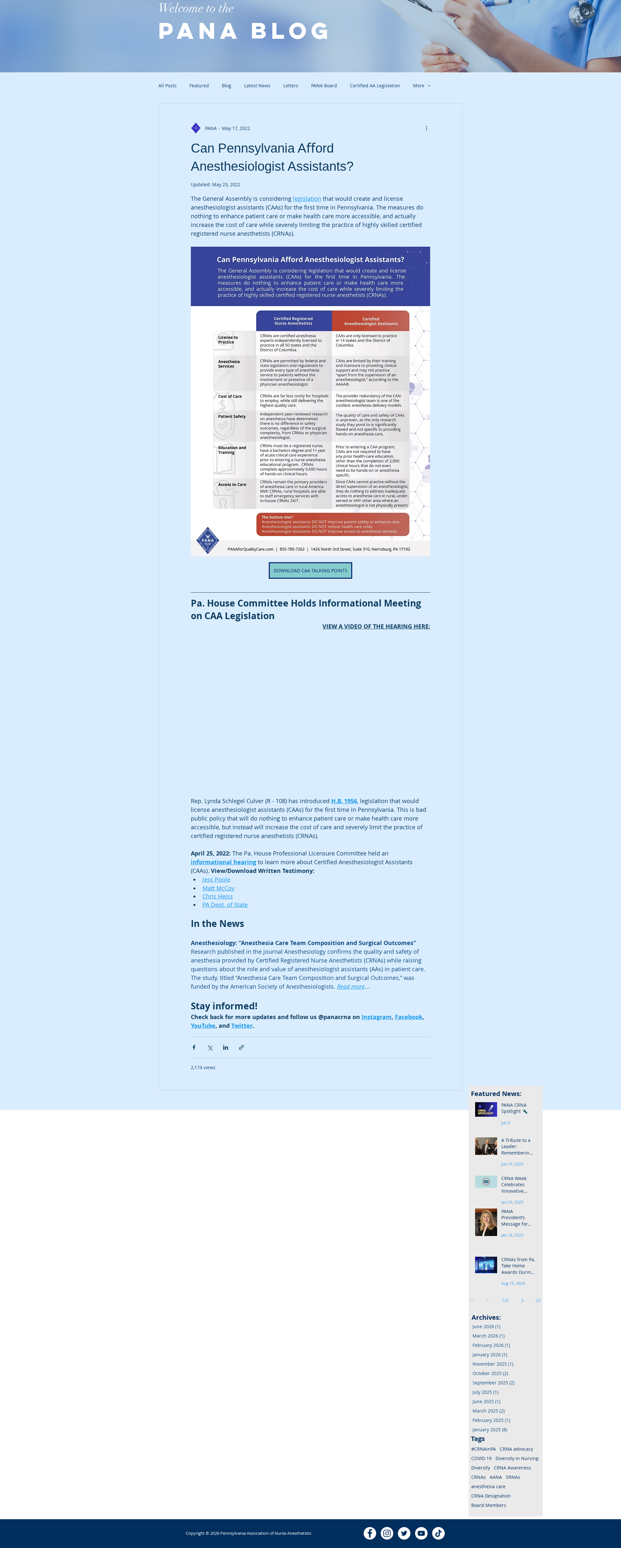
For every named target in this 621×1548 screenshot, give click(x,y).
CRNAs (478, 1477)
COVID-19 (481, 1458)
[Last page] (538, 1300)
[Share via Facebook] (194, 1047)
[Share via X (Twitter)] (210, 1047)
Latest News (257, 85)
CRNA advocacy (516, 1449)
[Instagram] (387, 1533)
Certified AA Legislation (375, 85)
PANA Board (324, 85)
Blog (226, 85)
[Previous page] (488, 1300)
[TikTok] (438, 1533)
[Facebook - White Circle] (370, 1533)
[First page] (472, 1300)
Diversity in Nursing (517, 1458)
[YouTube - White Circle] (421, 1533)
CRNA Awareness (512, 1467)
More (418, 85)
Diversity (480, 1467)
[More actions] (426, 128)
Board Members (488, 1505)
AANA (496, 1477)
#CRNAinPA (483, 1449)
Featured (199, 85)
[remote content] (323, 689)
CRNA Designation (491, 1496)
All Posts (167, 85)
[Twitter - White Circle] (404, 1533)
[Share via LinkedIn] (226, 1047)
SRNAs (513, 1477)
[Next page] (522, 1300)
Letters (290, 85)
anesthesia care (488, 1486)
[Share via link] (241, 1047)
